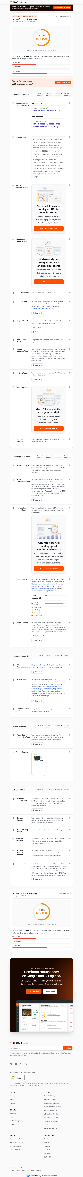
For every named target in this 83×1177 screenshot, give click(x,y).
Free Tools (13, 1096)
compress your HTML (46, 482)
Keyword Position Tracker (52, 1107)
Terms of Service (15, 1170)
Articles (12, 1103)
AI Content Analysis (50, 1096)
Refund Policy (36, 1170)
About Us (13, 1113)
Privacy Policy (26, 1170)
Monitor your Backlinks (49, 428)
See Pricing (50, 991)
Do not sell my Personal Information (44, 1176)
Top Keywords (49, 1125)
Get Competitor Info (49, 282)
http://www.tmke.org (38, 665)
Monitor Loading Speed (49, 569)
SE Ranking (47, 1150)
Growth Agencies (15, 1146)
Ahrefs (46, 1139)
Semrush (47, 1153)
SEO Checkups (15, 1121)
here (63, 875)
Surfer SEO (47, 1157)
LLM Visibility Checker (51, 1114)
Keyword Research (50, 1110)
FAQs (11, 1117)
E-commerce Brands (16, 1142)
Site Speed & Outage (51, 1117)
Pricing (12, 1099)
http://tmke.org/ (53, 665)
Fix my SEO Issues (63, 82)
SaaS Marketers (15, 1150)
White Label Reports (50, 1128)
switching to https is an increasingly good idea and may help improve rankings (46, 689)
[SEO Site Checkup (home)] (19, 2)
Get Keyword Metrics (48, 228)
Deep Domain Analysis (51, 1103)
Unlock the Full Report (62, 7)
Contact (12, 1124)
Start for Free (33, 991)
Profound (47, 1146)
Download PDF (64, 16)
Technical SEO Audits (51, 1121)
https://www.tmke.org (24, 18)
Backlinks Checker (50, 1099)
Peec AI (46, 1142)
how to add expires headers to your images (50, 632)
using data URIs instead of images (42, 588)
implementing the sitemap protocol (42, 308)
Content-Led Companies (18, 1139)
